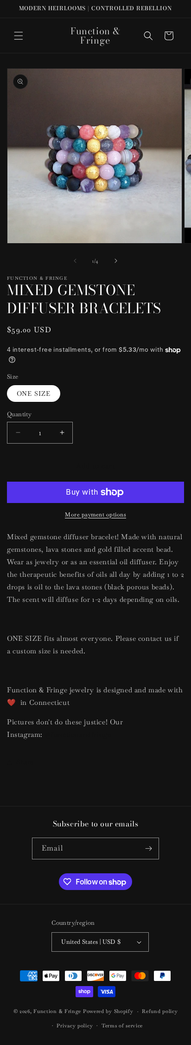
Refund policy (160, 1011)
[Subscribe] (148, 848)
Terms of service (122, 1025)
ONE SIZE (34, 393)
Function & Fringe (58, 1011)
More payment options (95, 514)
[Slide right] (116, 261)
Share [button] (25, 762)
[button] (18, 36)
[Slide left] (75, 261)
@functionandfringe (78, 734)
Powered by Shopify (108, 1011)
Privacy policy (75, 1025)
